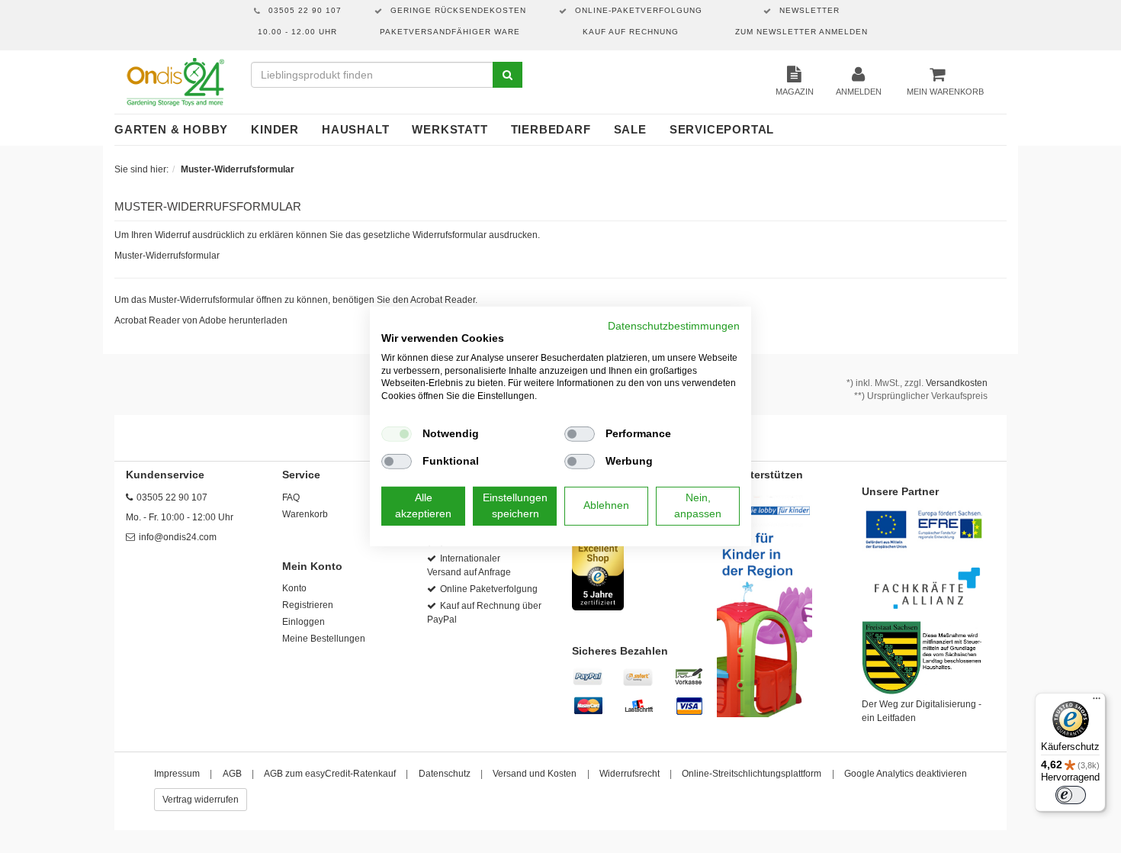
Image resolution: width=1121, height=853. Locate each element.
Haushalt (355, 129)
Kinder (275, 129)
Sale (630, 129)
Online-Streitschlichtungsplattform (751, 773)
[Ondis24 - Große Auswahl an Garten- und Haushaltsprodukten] (175, 81)
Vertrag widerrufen (200, 799)
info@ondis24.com (178, 537)
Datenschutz (445, 773)
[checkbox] (396, 434)
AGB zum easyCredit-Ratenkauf (330, 773)
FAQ (291, 497)
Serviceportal (722, 129)
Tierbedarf (551, 129)
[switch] (1070, 795)
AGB (232, 773)
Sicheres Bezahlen (620, 651)
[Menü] (1096, 702)
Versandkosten (957, 383)
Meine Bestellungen (323, 638)
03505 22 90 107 (172, 497)
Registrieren (307, 605)
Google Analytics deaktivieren (905, 773)
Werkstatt (449, 129)
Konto (294, 588)
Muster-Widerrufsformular (167, 255)
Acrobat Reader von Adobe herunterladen (200, 320)
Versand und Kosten (535, 773)
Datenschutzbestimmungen (674, 326)
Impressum (177, 773)
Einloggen (303, 621)
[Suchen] (507, 75)
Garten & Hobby (171, 129)
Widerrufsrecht (629, 773)
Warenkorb (305, 514)
